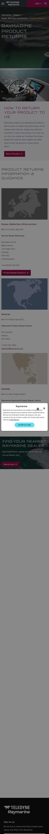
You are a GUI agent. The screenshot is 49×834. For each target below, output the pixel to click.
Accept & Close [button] (24, 425)
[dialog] (24, 417)
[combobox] (38, 409)
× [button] (44, 408)
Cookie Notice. (14, 420)
